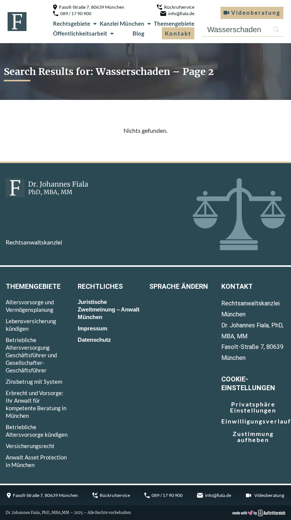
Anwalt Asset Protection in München (36, 461)
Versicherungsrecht (30, 445)
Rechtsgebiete (71, 23)
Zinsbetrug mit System (34, 381)
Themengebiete (174, 23)
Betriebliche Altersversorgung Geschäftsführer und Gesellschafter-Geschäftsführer (31, 355)
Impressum (92, 328)
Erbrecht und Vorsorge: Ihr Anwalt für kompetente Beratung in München (36, 404)
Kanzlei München (122, 23)
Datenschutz (94, 339)
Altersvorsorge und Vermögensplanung (30, 306)
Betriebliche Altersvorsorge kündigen (36, 430)
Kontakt (178, 33)
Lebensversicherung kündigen (31, 325)
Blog (138, 33)
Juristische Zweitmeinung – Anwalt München (108, 309)
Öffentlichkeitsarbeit (80, 33)
